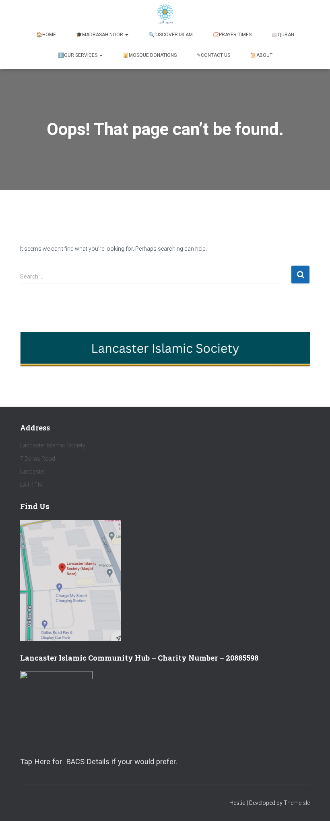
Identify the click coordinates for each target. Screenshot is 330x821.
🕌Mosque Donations (150, 55)
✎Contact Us (213, 55)
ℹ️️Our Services (78, 55)
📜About (261, 55)
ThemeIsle (297, 803)
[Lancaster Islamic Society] (165, 14)
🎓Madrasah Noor (100, 34)
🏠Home (46, 34)
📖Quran (283, 34)
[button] (126, 34)
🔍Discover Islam (170, 34)
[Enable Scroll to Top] (314, 805)
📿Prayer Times (232, 34)
